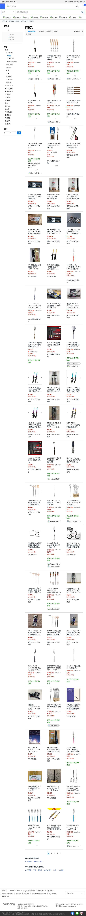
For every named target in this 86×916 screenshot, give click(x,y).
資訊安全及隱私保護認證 (39, 893)
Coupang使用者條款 (29, 890)
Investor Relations (15, 890)
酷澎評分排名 (31, 31)
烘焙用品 (7, 118)
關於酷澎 (4, 890)
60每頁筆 (77, 31)
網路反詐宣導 (5, 896)
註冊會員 (70, 2)
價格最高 (48, 31)
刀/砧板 (7, 109)
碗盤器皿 (7, 100)
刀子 (7, 73)
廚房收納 (7, 97)
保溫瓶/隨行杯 (9, 91)
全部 (3, 12)
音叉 (34, 870)
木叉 (54, 870)
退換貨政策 (41, 890)
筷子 (7, 70)
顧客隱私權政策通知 (7, 893)
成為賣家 (82, 2)
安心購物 (18, 893)
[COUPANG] (9, 905)
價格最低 (41, 31)
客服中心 (76, 2)
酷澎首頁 (4, 21)
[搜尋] (82, 12)
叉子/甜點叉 (24, 21)
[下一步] (64, 853)
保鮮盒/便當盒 (9, 88)
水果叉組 (60, 870)
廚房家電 (7, 124)
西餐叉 (32, 21)
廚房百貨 (7, 94)
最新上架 (28, 34)
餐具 (17, 21)
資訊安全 (26, 893)
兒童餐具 (8, 76)
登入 (66, 2)
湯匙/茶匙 (9, 67)
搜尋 (19, 133)
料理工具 (7, 106)
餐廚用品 (11, 21)
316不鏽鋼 (28, 870)
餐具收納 (8, 82)
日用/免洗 (8, 115)
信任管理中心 (51, 890)
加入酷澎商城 (53, 893)
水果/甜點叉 (10, 59)
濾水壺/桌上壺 (9, 85)
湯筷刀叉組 (9, 65)
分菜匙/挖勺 (9, 79)
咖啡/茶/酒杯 (8, 112)
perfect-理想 (47, 870)
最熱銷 (55, 31)
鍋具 (6, 103)
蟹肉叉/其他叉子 (12, 61)
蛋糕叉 (40, 870)
